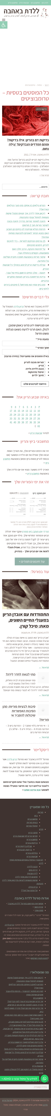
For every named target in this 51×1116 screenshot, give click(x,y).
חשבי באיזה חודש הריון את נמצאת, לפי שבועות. (23, 1028)
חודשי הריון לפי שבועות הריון (25, 836)
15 (19, 410)
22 (23, 414)
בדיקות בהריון (32, 842)
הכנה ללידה (32, 866)
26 (38, 418)
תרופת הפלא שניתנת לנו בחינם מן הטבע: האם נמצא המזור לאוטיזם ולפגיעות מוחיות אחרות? (27, 233)
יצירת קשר (38, 906)
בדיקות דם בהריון (24, 849)
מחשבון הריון (13, 2)
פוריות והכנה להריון (33, 362)
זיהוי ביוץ (45, 2)
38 (23, 422)
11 (35, 410)
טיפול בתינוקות (35, 372)
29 (27, 418)
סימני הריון (33, 832)
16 (15, 410)
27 (34, 418)
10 (39, 410)
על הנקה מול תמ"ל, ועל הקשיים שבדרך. (26, 1025)
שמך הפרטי (42, 347)
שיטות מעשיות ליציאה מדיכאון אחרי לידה (20, 880)
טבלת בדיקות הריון (24, 846)
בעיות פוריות (32, 822)
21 (27, 414)
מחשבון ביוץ (35, 2)
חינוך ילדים (37, 375)
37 (27, 422)
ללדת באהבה (43, 154)
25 (11, 414)
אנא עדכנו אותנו (32, 789)
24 (15, 414)
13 (27, 410)
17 (11, 410)
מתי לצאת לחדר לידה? (20, 674)
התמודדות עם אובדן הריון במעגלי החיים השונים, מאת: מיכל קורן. (26, 620)
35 (34, 422)
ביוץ (36, 815)
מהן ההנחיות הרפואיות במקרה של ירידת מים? (23, 1048)
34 (38, 422)
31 (19, 418)
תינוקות (40, 883)
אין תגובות (25, 632)
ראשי (47, 85)
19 (35, 414)
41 (11, 422)
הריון (41, 365)
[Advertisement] (25, 51)
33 (11, 418)
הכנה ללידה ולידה (34, 368)
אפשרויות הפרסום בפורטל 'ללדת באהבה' (25, 903)
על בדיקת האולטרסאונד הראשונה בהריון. (25, 1042)
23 (19, 414)
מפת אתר (39, 910)
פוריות (40, 812)
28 (30, 418)
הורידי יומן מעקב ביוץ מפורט (35, 531)
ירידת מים (33, 870)
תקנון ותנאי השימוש (39, 958)
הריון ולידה (19, 306)
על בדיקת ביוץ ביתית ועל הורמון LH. (28, 1031)
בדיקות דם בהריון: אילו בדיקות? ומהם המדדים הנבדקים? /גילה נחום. (28, 144)
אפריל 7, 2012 (30, 154)
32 (15, 418)
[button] (3, 25)
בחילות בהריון (32, 853)
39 (19, 422)
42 (38, 426)
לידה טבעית (32, 873)
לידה (41, 863)
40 (15, 422)
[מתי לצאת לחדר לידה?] (43, 677)
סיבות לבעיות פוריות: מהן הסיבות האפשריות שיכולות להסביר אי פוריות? (26, 713)
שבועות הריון (24, 2)
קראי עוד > (44, 175)
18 (39, 414)
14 (23, 410)
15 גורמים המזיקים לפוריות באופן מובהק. (25, 1021)
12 (31, 410)
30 (23, 418)
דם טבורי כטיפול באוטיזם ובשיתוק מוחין (26, 859)
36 (30, 422)
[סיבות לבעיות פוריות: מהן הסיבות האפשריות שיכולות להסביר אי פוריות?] (43, 710)
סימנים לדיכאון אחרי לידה (26, 876)
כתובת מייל (42, 339)
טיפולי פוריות (32, 825)
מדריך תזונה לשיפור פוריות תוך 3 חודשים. (25, 1004)
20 (30, 414)
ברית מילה (33, 886)
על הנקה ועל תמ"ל (29, 890)
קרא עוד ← (44, 667)
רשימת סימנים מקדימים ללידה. (29, 1045)
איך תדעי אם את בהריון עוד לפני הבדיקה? (25, 1001)
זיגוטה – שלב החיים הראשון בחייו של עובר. (25, 272)
